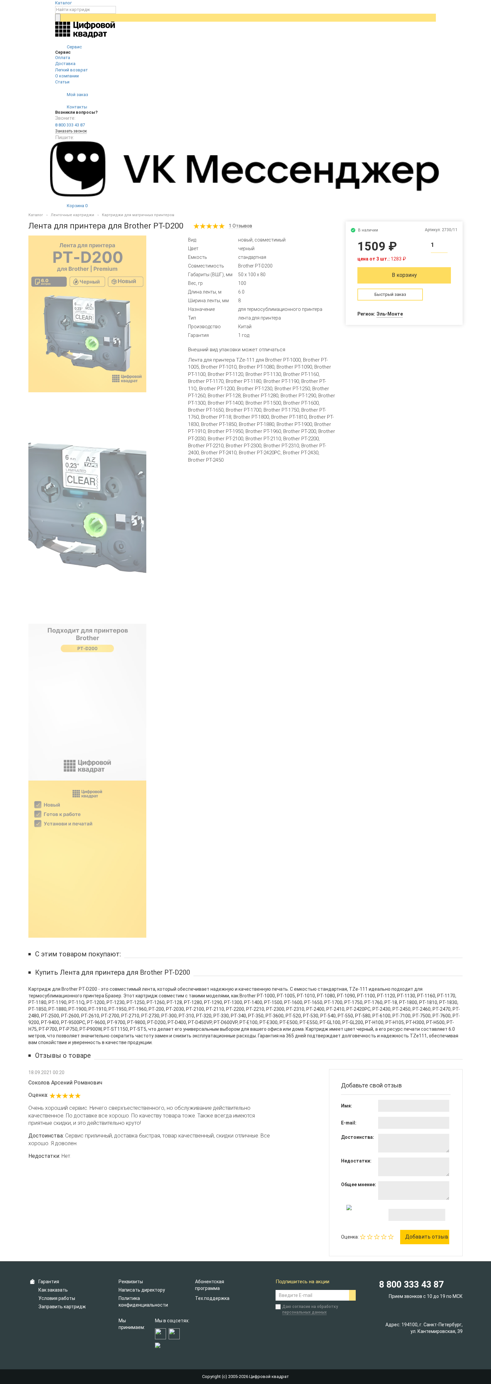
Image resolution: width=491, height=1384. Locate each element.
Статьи (62, 81)
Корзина (77, 205)
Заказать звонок (71, 131)
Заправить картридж (62, 1306)
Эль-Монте (389, 314)
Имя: (346, 1105)
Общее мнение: (358, 1184)
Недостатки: (356, 1161)
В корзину (404, 275)
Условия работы (56, 1298)
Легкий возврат (71, 69)
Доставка (65, 63)
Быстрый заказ (390, 294)
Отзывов (240, 225)
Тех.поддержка (212, 1298)
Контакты (76, 106)
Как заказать (53, 1290)
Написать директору (142, 1290)
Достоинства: (357, 1137)
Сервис (74, 46)
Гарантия (48, 1281)
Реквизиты (131, 1281)
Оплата (62, 57)
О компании (67, 75)
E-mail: (348, 1122)
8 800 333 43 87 (70, 124)
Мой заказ (77, 94)
